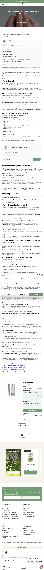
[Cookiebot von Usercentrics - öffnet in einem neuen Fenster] (38, 275)
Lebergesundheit (27, 534)
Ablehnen (8, 294)
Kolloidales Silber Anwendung (8, 508)
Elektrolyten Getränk (27, 514)
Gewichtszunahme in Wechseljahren (10, 518)
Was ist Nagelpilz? (7, 51)
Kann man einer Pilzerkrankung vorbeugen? (12, 61)
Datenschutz (17, 567)
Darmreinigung (5, 510)
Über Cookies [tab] (36, 278)
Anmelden (31, 497)
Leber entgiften (5, 506)
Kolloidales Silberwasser (28, 532)
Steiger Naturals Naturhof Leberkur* (29, 465)
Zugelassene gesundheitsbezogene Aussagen (10, 537)
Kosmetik (4, 34)
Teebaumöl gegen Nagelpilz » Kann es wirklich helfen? (14, 371)
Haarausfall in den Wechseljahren (9, 514)
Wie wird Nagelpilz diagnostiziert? (10, 56)
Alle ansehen (13, 473)
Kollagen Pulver (26, 508)
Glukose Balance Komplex (29, 516)
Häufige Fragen (5, 532)
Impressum (10, 567)
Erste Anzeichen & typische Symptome (11, 52)
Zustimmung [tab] (7, 278)
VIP (3, 526)
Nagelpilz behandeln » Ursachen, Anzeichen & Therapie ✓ (18, 34)
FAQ (5, 64)
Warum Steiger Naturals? (7, 528)
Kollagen (25, 528)
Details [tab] (22, 278)
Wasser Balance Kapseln (28, 512)
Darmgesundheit (27, 526)
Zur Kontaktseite (22, 547)
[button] (2, 1)
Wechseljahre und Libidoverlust (9, 512)
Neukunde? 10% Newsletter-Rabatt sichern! (22, 1)
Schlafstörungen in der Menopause (10, 516)
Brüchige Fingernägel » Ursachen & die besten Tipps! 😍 (14, 365)
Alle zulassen (35, 294)
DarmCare (25, 510)
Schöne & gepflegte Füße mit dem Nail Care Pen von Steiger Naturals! (17, 59)
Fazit (5, 63)
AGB (28, 567)
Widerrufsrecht (33, 567)
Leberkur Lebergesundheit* (29, 506)
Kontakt (4, 534)
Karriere (4, 530)
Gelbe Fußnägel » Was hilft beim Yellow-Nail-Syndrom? (14, 369)
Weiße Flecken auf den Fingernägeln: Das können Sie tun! (14, 367)
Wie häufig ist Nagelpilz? (9, 54)
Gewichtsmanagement (28, 530)
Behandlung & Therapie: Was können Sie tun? (13, 57)
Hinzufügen (36, 159)
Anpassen (21, 294)
